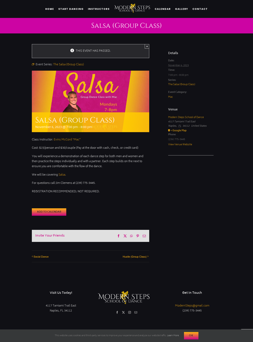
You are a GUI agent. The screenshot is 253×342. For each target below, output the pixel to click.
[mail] (135, 312)
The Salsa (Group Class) (181, 84)
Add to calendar (49, 212)
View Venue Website (180, 144)
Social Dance (41, 256)
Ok (191, 336)
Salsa (62, 174)
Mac (170, 97)
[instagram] (129, 312)
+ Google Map (179, 131)
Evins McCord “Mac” (67, 139)
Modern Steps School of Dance (186, 117)
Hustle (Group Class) (135, 256)
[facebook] (117, 312)
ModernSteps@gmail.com (192, 305)
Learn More (173, 336)
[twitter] (123, 312)
